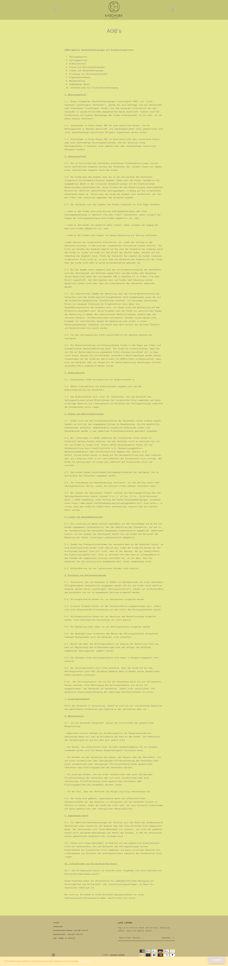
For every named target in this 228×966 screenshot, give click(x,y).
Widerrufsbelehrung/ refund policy (70, 930)
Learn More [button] (85, 961)
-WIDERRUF (217, 960)
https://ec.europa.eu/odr (115, 874)
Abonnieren (166, 938)
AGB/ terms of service (64, 938)
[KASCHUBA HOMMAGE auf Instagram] (53, 955)
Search (56, 923)
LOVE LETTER (125, 922)
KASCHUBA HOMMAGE (117, 955)
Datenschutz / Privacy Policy (68, 934)
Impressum (58, 927)
